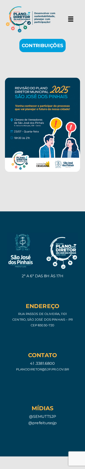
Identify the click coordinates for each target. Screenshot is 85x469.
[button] (70, 19)
